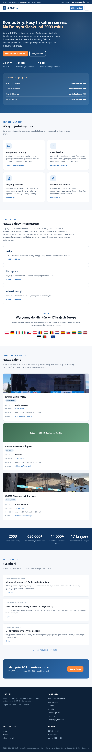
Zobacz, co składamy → (15, 165)
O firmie (51, 706)
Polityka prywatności (56, 720)
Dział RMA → (55, 198)
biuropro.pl (7, 734)
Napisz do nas (75, 669)
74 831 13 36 (19, 409)
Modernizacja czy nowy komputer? (22, 630)
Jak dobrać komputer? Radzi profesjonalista (27, 582)
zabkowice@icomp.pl (23, 466)
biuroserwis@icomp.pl (23, 515)
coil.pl (5, 731)
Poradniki (51, 716)
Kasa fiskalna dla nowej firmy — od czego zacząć (29, 606)
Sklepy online (76, 8)
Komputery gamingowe (15, 53)
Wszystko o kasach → (58, 165)
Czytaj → (9, 592)
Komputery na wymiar (56, 698)
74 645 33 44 (19, 508)
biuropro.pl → (11, 198)
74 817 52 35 (19, 458)
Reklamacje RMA (54, 712)
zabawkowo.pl (8, 738)
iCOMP (11, 8)
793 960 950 (23, 2)
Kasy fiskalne (37, 54)
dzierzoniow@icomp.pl (23, 416)
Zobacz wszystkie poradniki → (46, 650)
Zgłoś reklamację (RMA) (80, 2)
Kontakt (51, 709)
